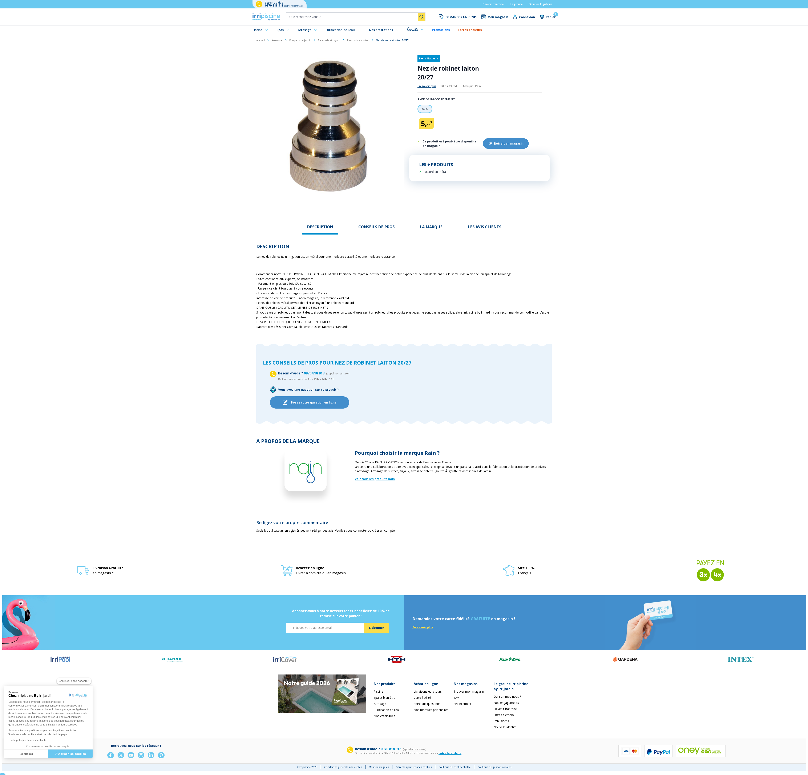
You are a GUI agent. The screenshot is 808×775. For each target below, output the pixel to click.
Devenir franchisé (493, 4)
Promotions (441, 30)
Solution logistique (540, 4)
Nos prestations (381, 30)
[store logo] (266, 16)
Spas (280, 30)
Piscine (257, 30)
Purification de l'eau (340, 30)
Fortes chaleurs (470, 30)
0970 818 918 (274, 5)
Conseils (412, 29)
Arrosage (304, 30)
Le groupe (516, 4)
